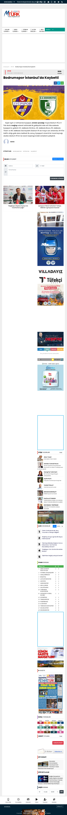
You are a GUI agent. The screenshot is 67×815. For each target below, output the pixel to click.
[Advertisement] (32, 22)
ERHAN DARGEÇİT (50, 492)
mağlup (14, 125)
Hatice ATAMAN (50, 498)
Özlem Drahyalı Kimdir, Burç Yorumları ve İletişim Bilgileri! (49, 532)
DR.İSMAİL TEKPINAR (51, 505)
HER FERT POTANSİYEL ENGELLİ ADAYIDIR (52, 508)
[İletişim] (44, 1)
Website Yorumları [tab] (58, 159)
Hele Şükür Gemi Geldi (50, 459)
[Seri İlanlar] (51, 1)
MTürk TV (59, 806)
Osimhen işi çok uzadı (50, 487)
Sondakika (18, 802)
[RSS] (62, 1)
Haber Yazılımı (47, 813)
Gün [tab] (54, 526)
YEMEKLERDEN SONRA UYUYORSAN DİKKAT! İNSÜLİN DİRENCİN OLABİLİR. (53, 501)
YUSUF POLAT (49, 485)
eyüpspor (26, 151)
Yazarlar (45, 802)
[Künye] (58, 1)
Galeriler (28, 802)
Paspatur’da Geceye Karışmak (52, 480)
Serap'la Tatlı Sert (50, 472)
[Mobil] (37, 1)
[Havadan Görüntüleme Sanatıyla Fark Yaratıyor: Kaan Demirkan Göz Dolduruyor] (43, 764)
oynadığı (40, 123)
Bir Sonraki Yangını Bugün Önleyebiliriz (51, 474)
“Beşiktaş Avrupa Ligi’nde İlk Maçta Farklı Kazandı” (50, 538)
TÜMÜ (60, 452)
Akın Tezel (47, 457)
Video (36, 802)
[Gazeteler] (55, 1)
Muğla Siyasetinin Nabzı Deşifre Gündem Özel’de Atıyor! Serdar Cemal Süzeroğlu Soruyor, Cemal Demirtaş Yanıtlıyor (50, 780)
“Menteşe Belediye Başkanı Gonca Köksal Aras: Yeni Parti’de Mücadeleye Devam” (50, 545)
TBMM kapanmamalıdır (50, 494)
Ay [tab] (62, 526)
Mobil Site (8, 802)
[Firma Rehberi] (48, 1)
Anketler (54, 802)
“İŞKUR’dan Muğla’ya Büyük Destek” (50, 557)
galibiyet (34, 151)
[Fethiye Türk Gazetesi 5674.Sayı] (50, 694)
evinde (34, 123)
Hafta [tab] (58, 526)
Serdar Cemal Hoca (51, 464)
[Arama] (41, 1)
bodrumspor (17, 151)
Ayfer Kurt (47, 479)
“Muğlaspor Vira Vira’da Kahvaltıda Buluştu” (31, 2)
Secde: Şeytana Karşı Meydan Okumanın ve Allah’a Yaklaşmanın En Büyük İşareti (50, 467)
